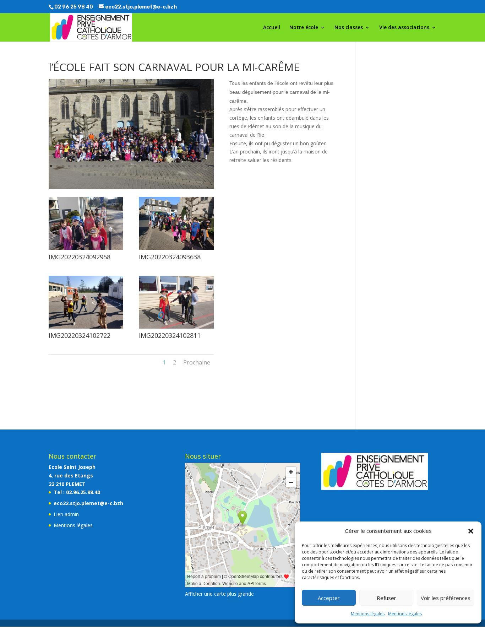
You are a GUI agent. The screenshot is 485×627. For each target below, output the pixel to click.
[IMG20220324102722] (86, 328)
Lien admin (66, 514)
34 (119, 174)
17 (147, 166)
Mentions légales (368, 614)
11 (111, 166)
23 (183, 166)
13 (123, 166)
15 (135, 166)
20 (165, 166)
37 (137, 174)
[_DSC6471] (131, 188)
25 (196, 166)
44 (179, 174)
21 (171, 166)
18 (153, 166)
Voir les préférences (445, 597)
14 (129, 166)
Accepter (329, 597)
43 (173, 174)
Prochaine (196, 362)
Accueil (271, 28)
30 (95, 174)
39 (149, 174)
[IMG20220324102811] (176, 328)
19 (159, 166)
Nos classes (348, 28)
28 (83, 174)
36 (131, 174)
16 (141, 166)
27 (208, 166)
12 (117, 166)
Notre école (303, 28)
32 (107, 174)
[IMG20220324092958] (86, 250)
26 (202, 166)
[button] (470, 531)
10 (105, 166)
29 (89, 174)
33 (113, 174)
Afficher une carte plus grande (219, 593)
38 (143, 174)
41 (161, 174)
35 (125, 174)
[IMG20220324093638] (176, 250)
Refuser (386, 597)
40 (155, 174)
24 (190, 166)
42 (167, 174)
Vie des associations (404, 28)
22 (177, 166)
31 (101, 174)
